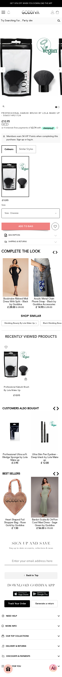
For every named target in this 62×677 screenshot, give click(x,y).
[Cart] (57, 12)
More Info (11, 626)
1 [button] (56, 107)
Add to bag (26, 226)
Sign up (20, 140)
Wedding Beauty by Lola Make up (19, 323)
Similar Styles (26, 149)
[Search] (58, 21)
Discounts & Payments (18, 656)
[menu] (3, 12)
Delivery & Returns (16, 646)
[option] (31, 3)
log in (30, 140)
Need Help (11, 616)
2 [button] (58, 107)
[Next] (59, 69)
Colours (9, 149)
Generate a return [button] (44, 604)
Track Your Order (17, 604)
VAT (3, 124)
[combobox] (28, 21)
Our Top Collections (17, 636)
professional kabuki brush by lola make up (16, 389)
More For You (13, 666)
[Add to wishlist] (55, 226)
